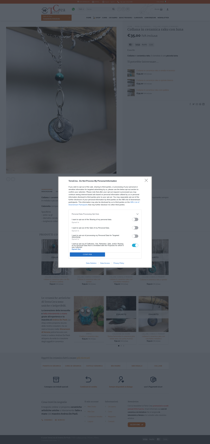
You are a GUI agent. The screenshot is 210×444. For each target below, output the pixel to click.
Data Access (105, 263)
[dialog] (105, 222)
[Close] (147, 181)
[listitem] (105, 214)
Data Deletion (91, 263)
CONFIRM (87, 254)
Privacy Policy (119, 263)
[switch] (135, 219)
